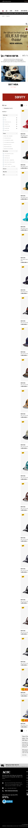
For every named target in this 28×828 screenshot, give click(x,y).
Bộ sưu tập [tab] (5, 151)
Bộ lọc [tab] (4, 105)
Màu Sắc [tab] (5, 171)
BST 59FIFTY (13, 84)
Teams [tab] (4, 133)
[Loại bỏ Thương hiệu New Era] (3, 108)
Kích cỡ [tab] (4, 168)
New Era (8, 16)
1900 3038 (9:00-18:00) (11, 790)
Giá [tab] (4, 174)
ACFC (3, 16)
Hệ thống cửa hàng (7, 1)
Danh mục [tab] (5, 115)
